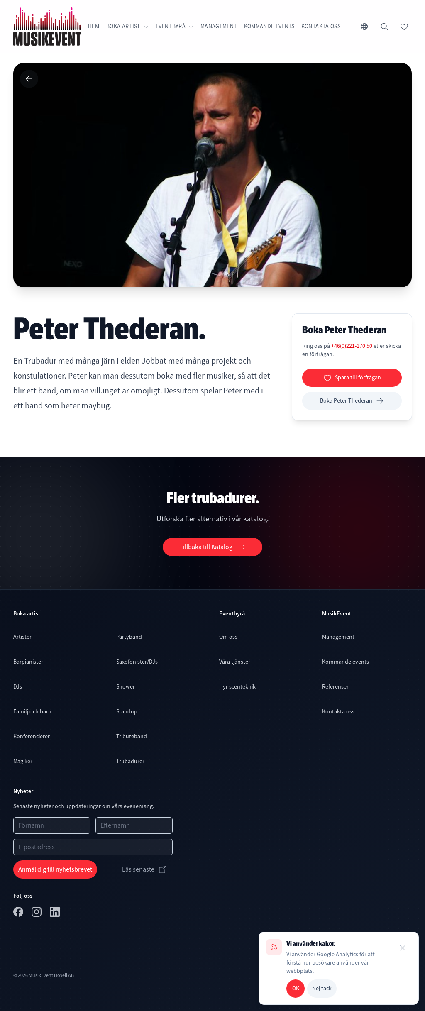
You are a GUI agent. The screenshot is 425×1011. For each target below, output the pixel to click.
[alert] (338, 968)
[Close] (402, 948)
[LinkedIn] (55, 913)
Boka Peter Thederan (346, 400)
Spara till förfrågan (358, 377)
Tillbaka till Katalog (205, 547)
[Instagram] (37, 913)
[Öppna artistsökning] (384, 26)
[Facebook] (19, 913)
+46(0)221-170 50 (352, 345)
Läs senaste (138, 869)
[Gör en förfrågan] (404, 26)
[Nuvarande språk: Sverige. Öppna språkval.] (364, 26)
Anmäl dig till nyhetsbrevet (55, 869)
